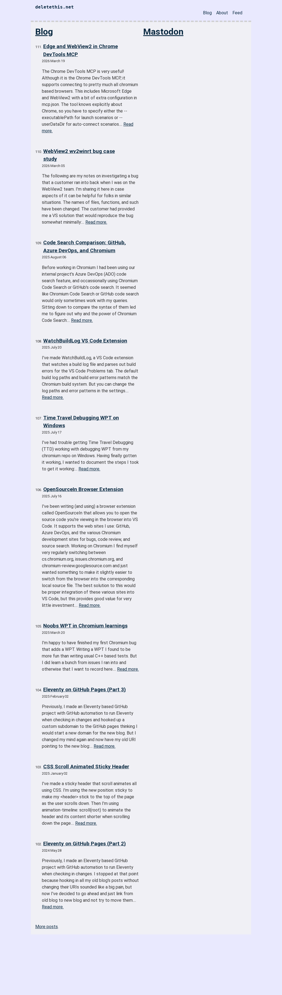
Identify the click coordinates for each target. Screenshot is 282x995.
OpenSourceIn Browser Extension (83, 489)
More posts (46, 926)
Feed (237, 12)
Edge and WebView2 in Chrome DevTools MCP (80, 50)
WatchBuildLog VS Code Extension (85, 341)
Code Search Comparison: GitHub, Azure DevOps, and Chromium (84, 246)
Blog (207, 12)
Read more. (96, 222)
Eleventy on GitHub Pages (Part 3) (84, 689)
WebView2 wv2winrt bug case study (79, 155)
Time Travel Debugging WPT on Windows (81, 422)
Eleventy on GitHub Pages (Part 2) (84, 843)
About (222, 12)
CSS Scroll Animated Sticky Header (86, 766)
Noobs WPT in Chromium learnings (85, 626)
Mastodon (163, 31)
